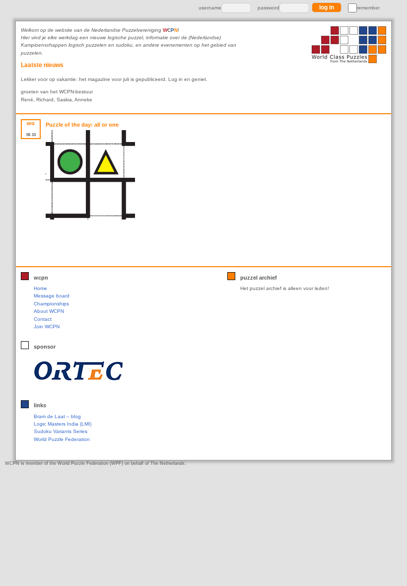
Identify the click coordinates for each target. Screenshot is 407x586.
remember (368, 7)
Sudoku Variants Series (60, 431)
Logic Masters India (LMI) (62, 424)
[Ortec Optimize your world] (99, 371)
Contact (43, 319)
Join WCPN (47, 326)
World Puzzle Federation (62, 439)
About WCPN (49, 311)
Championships (51, 303)
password (268, 7)
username (210, 7)
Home (40, 288)
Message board (51, 295)
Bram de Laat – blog (57, 416)
